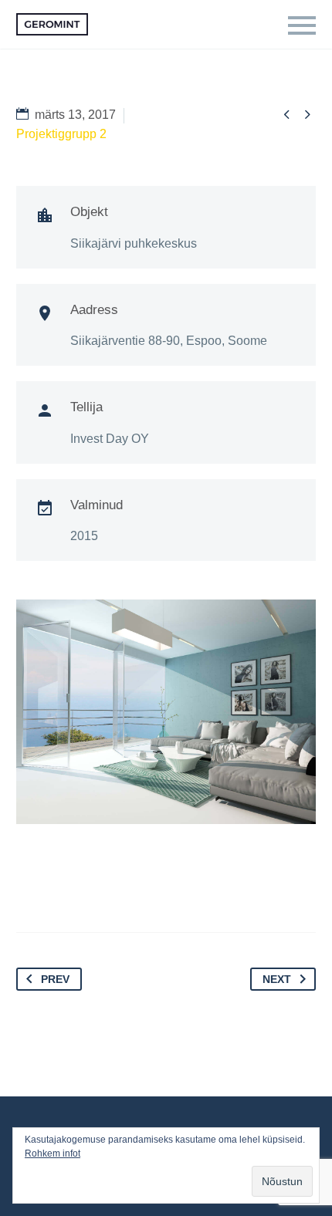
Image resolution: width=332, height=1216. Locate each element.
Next (277, 979)
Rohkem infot (52, 1153)
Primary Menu (302, 25)
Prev (55, 979)
